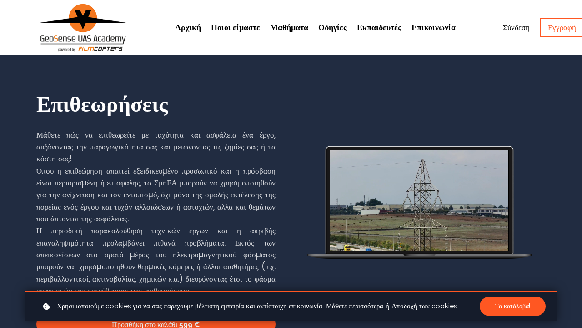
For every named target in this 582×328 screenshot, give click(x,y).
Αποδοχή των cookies (424, 306)
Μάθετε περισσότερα (354, 306)
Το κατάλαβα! (512, 306)
